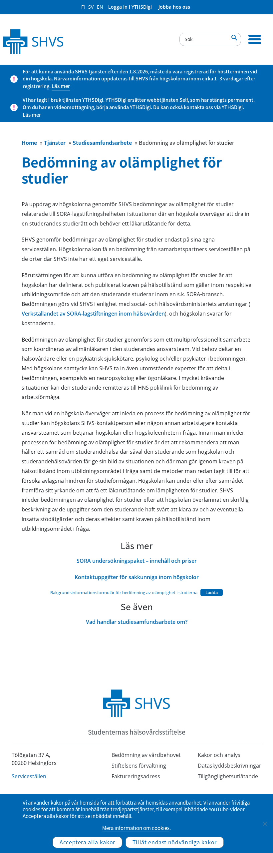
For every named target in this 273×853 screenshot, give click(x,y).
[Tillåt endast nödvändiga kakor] (264, 823)
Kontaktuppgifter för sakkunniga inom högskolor (137, 577)
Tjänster (55, 142)
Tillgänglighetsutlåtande (228, 776)
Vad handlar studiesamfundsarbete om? (136, 621)
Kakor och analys (219, 755)
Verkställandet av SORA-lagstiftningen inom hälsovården (93, 313)
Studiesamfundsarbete (102, 142)
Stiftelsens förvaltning (139, 765)
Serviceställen (29, 776)
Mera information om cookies (135, 828)
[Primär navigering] (254, 39)
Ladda (211, 592)
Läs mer (61, 86)
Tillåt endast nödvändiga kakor (175, 842)
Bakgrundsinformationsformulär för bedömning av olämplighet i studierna (123, 592)
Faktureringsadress (136, 776)
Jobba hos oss (174, 7)
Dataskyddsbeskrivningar (229, 765)
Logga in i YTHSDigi (130, 7)
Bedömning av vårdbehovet (146, 755)
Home (29, 142)
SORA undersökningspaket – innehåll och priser (137, 560)
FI (83, 7)
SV (91, 7)
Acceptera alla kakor (87, 842)
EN (100, 7)
